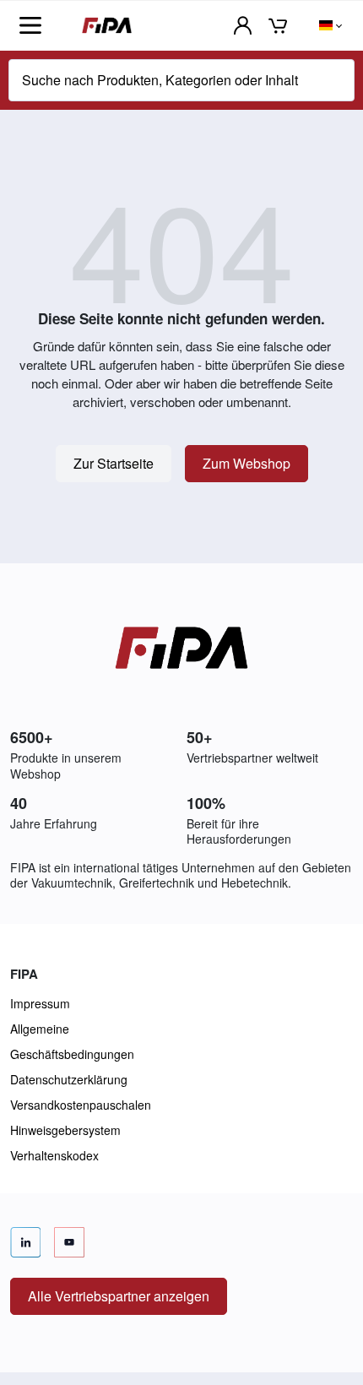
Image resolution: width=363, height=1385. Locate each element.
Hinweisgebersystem (65, 1130)
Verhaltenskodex (54, 1155)
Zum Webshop (246, 463)
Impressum (40, 1003)
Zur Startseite (113, 463)
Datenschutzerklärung (68, 1079)
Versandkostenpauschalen (80, 1104)
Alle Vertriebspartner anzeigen (118, 1296)
